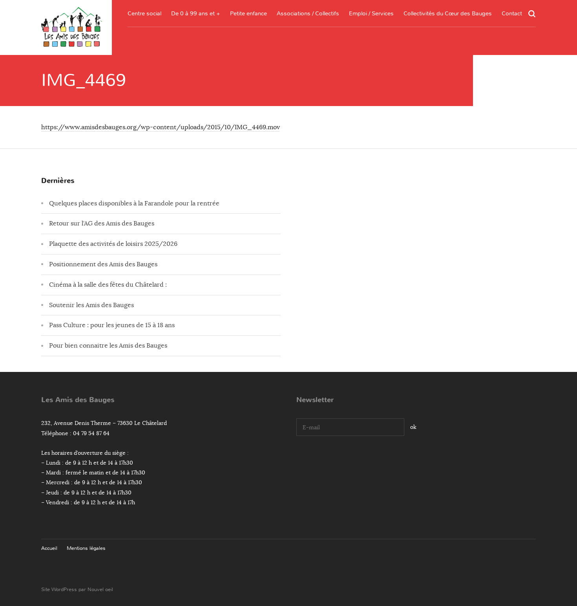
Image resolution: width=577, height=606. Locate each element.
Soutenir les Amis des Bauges (91, 305)
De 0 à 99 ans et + (195, 13)
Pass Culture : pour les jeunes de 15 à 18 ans (112, 325)
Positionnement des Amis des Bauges (103, 264)
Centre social (144, 13)
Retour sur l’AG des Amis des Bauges (101, 223)
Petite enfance (248, 13)
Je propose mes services (371, 92)
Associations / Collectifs (308, 13)
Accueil (49, 548)
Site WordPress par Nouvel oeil (77, 589)
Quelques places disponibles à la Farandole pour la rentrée (134, 203)
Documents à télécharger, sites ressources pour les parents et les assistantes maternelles (248, 69)
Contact (512, 13)
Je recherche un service (371, 77)
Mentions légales (86, 548)
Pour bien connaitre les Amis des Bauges (108, 346)
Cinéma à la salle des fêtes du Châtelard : (108, 285)
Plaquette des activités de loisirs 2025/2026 (113, 244)
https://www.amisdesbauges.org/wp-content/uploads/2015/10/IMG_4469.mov (160, 127)
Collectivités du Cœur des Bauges (448, 13)
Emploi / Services (371, 13)
